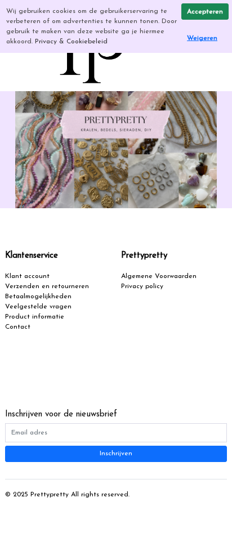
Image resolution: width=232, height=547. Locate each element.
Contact (17, 327)
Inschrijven (116, 453)
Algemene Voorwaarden (159, 276)
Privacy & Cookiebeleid (71, 41)
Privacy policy (142, 286)
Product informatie (34, 316)
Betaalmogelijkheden (38, 296)
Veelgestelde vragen (38, 306)
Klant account (27, 276)
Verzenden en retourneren (47, 286)
